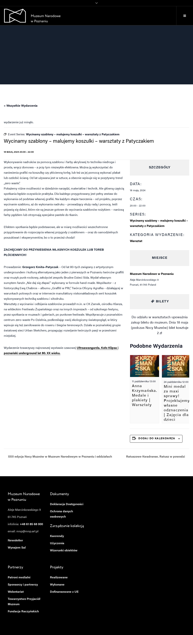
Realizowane (59, 577)
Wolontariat (16, 591)
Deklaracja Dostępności (66, 504)
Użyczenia (57, 543)
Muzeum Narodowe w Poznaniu (152, 274)
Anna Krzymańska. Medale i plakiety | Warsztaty (144, 395)
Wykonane (57, 584)
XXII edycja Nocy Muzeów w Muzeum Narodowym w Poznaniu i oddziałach (59, 456)
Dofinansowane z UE (64, 591)
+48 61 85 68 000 (31, 524)
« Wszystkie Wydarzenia (21, 105)
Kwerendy (57, 536)
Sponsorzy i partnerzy (23, 584)
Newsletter (15, 540)
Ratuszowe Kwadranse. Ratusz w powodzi (156, 456)
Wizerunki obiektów (63, 550)
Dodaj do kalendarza (156, 438)
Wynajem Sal (17, 547)
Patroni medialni (19, 577)
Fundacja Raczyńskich (23, 611)
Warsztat (136, 241)
